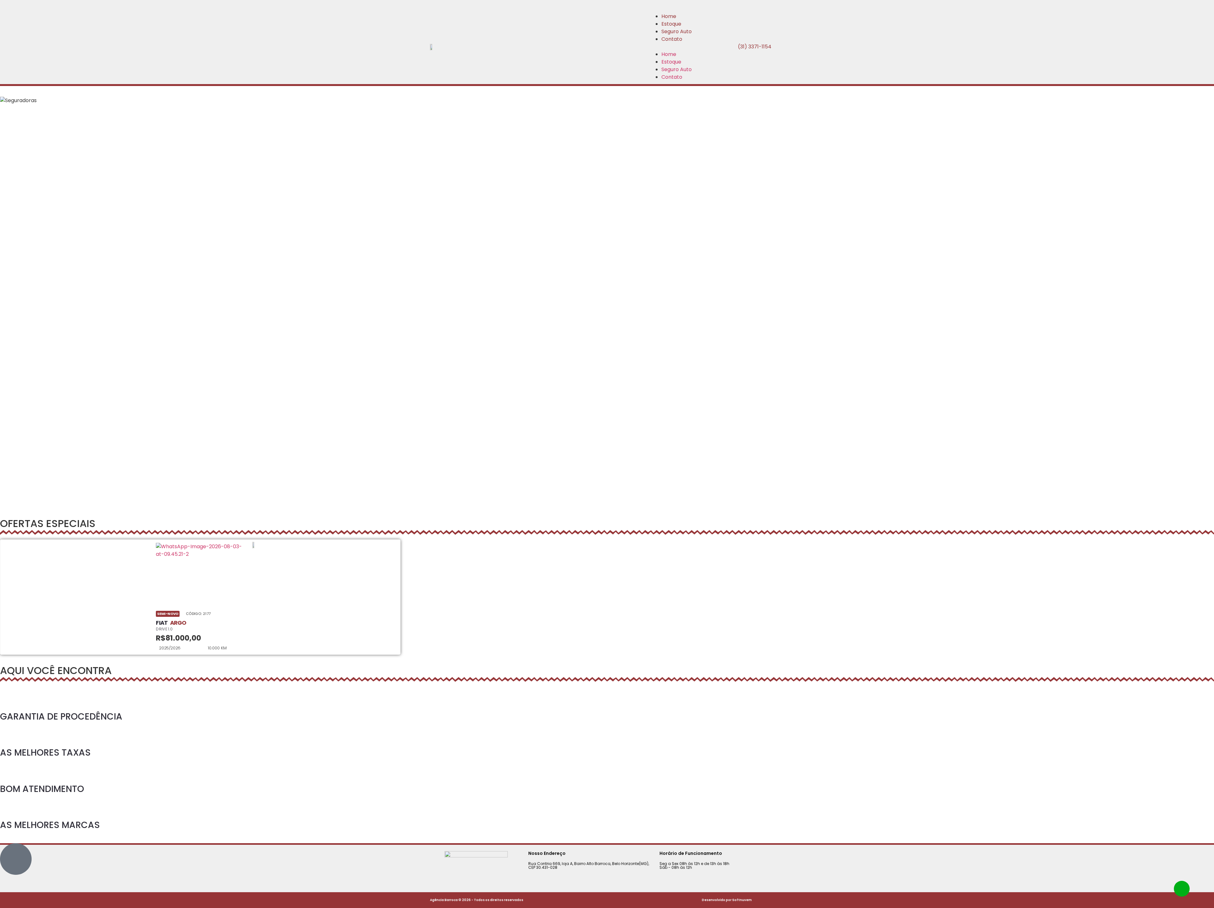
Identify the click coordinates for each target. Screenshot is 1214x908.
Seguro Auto (676, 31)
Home (668, 16)
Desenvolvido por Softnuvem (727, 900)
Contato (671, 39)
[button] (670, 47)
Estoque (671, 24)
